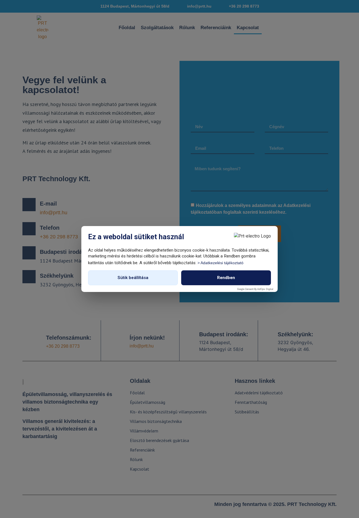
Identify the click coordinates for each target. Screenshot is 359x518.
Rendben (226, 277)
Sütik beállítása (133, 277)
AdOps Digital (265, 289)
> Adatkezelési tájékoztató (220, 263)
